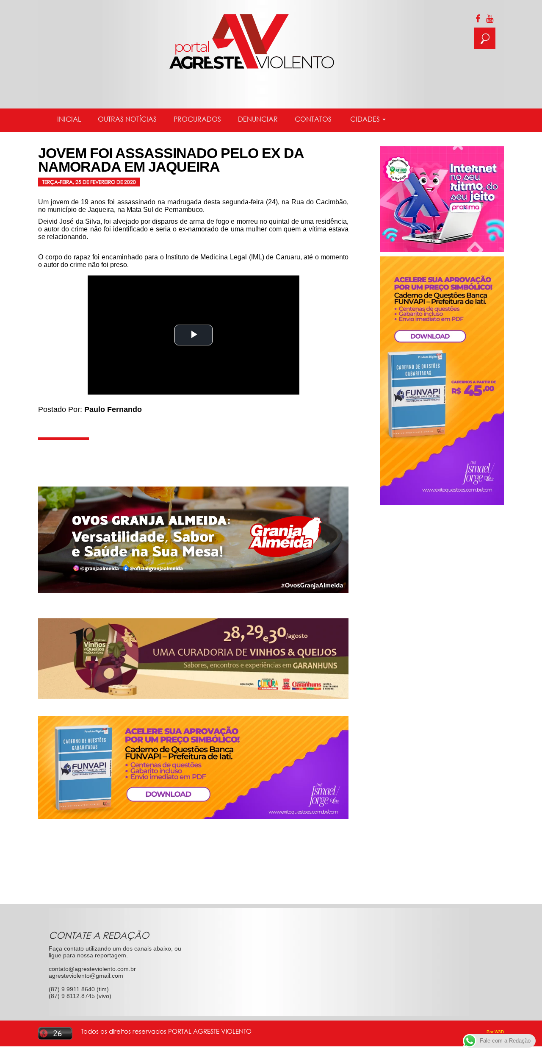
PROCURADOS (197, 119)
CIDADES (365, 119)
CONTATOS (313, 119)
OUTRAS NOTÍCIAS (127, 119)
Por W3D (495, 1031)
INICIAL (69, 119)
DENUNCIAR (258, 119)
